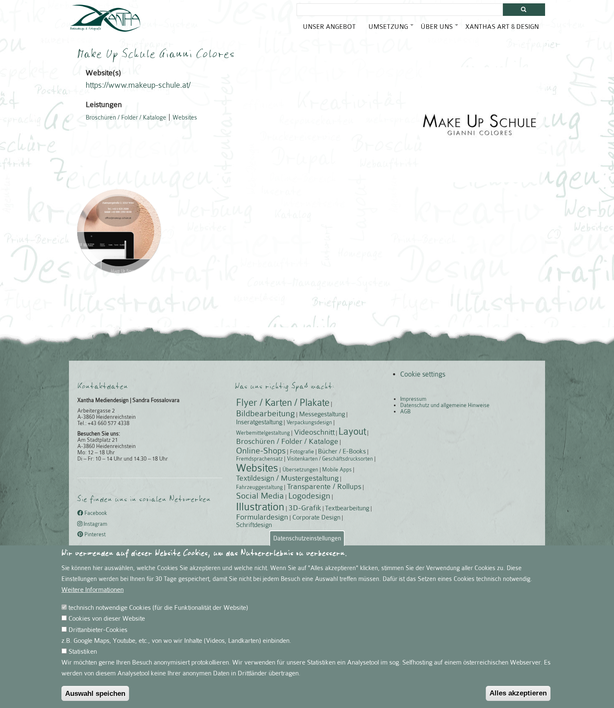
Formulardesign (262, 517)
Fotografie (302, 451)
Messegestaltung (322, 414)
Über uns (440, 30)
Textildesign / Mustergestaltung (287, 478)
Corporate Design (316, 517)
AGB (405, 411)
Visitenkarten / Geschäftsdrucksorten (330, 459)
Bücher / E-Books (342, 451)
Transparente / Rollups (324, 486)
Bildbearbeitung (265, 413)
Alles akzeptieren (518, 693)
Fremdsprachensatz (259, 459)
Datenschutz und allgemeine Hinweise (445, 405)
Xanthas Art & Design (502, 27)
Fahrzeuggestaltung (259, 487)
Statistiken (83, 651)
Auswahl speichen (95, 693)
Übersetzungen (300, 469)
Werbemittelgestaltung (263, 433)
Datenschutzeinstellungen (307, 538)
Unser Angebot (329, 27)
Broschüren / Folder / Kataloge (126, 117)
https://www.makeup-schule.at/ (138, 85)
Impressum (413, 399)
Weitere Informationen (92, 589)
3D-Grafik (305, 508)
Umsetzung (391, 30)
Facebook (95, 513)
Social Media (260, 496)
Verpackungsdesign (309, 422)
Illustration (260, 507)
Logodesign (309, 496)
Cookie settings (422, 374)
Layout (352, 431)
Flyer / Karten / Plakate (283, 402)
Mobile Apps (337, 469)
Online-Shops (261, 451)
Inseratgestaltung (259, 422)
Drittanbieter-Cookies (98, 629)
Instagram (94, 524)
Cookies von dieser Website (107, 618)
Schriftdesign (254, 525)
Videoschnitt (314, 432)
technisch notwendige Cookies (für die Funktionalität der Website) (158, 607)
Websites (185, 117)
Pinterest (94, 534)
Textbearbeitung (347, 508)
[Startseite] (105, 18)
